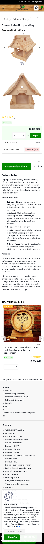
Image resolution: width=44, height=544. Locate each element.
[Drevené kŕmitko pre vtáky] (22, 47)
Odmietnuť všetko (14, 531)
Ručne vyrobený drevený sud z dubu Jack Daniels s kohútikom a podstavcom (21, 350)
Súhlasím (12, 537)
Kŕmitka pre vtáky (19, 19)
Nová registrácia (36, 2)
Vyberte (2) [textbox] (32, 149)
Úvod (6, 19)
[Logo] (22, 8)
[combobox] (32, 149)
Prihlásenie (23, 2)
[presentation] (4, 47)
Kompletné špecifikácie (16, 166)
